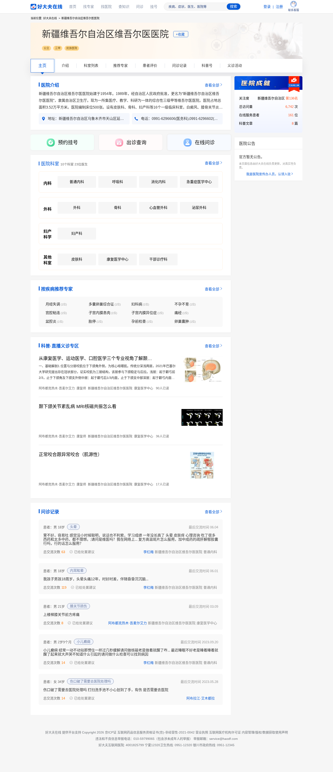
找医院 (106, 7)
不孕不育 (185, 304)
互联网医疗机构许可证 (225, 732)
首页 (72, 7)
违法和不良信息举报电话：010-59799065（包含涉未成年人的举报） (144, 739)
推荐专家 (120, 66)
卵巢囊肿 (185, 321)
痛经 (181, 313)
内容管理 (248, 732)
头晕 (73, 527)
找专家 (88, 7)
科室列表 (91, 66)
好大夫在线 (40, 6)
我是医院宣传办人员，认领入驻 (268, 174)
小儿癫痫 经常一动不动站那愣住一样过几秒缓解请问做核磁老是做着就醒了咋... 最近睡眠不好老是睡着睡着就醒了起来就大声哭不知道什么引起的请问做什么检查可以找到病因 (130, 652)
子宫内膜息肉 (103, 313)
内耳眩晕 (77, 570)
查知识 (123, 7)
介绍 (65, 66)
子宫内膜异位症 (147, 313)
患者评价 (150, 66)
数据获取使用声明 (275, 732)
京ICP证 (110, 732)
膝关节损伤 (78, 606)
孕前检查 (142, 321)
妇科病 (140, 304)
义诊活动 (234, 66)
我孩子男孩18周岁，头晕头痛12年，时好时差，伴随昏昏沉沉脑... (95, 579)
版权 (258, 732)
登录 (267, 7)
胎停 (96, 321)
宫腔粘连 (56, 313)
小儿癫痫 (83, 642)
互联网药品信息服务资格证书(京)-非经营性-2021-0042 (156, 732)
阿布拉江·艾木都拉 (200, 698)
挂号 (153, 7)
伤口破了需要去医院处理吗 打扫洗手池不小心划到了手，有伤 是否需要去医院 (105, 690)
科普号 (207, 66)
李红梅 (148, 552)
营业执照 (201, 732)
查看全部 (212, 85)
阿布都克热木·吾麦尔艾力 (127, 623)
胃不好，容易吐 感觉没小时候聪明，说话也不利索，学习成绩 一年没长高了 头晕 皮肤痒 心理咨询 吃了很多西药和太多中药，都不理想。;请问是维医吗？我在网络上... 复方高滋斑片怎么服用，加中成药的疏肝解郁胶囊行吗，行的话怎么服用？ (130, 539)
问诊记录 (179, 66)
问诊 (139, 7)
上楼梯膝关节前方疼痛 (61, 615)
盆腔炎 (54, 321)
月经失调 (56, 304)
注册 (279, 7)
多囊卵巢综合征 (105, 304)
